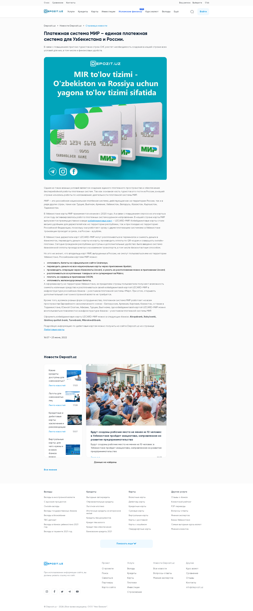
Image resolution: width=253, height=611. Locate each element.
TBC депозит (50, 520)
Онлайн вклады (51, 506)
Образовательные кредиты (99, 502)
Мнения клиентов (179, 529)
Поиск (105, 573)
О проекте (108, 569)
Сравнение (57, 3)
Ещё (176, 12)
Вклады (166, 12)
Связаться (107, 578)
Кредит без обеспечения (98, 527)
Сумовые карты (136, 511)
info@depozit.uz (194, 587)
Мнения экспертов (180, 515)
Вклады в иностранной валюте (59, 497)
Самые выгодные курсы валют (186, 525)
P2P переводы (178, 506)
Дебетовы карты (137, 502)
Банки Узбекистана (180, 520)
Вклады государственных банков (60, 511)
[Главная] (53, 12)
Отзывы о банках (179, 497)
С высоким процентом (55, 502)
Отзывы (190, 578)
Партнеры (107, 583)
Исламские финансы (130, 11)
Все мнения (50, 470)
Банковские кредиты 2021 (99, 532)
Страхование (134, 592)
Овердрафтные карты (140, 529)
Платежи (132, 583)
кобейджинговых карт (100, 221)
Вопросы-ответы (179, 511)
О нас (46, 3)
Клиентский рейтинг (181, 502)
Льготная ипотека (95, 506)
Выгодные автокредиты (98, 497)
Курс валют (152, 12)
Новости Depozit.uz (71, 26)
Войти (203, 12)
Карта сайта (109, 587)
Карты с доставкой (138, 520)
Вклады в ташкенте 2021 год (58, 532)
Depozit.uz (50, 26)
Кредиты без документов (98, 518)
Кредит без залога (95, 522)
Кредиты (83, 12)
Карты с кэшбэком (138, 525)
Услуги (71, 12)
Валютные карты (137, 497)
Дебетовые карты (54, 330)
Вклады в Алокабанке (54, 515)
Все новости (160, 569)
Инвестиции (108, 12)
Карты (94, 12)
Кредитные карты (137, 506)
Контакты (70, 3)
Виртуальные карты (138, 515)
